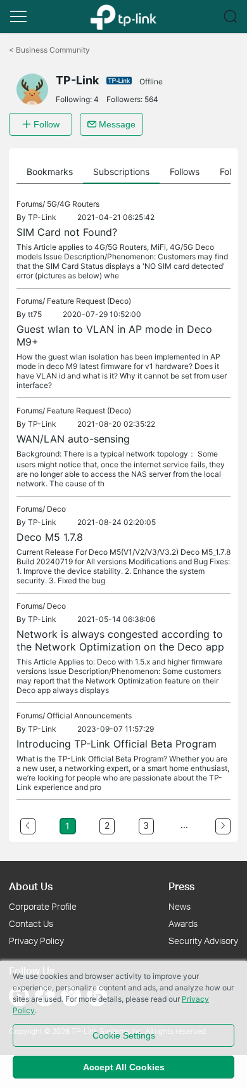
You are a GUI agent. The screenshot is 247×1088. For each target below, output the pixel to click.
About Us (31, 886)
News (179, 906)
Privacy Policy (36, 940)
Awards (183, 923)
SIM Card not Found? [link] (66, 232)
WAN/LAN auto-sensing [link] (73, 438)
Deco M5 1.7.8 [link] (49, 537)
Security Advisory (203, 940)
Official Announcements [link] (89, 715)
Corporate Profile (43, 906)
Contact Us (31, 923)
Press (181, 886)
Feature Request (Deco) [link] (89, 301)
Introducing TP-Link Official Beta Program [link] (116, 743)
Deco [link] (56, 509)
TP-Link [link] (42, 217)
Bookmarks (50, 171)
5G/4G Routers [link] (73, 204)
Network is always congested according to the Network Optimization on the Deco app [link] (120, 640)
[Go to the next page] (223, 826)
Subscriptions (121, 171)
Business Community (49, 50)
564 (151, 99)
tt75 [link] (35, 314)
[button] (18, 16)
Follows (185, 171)
